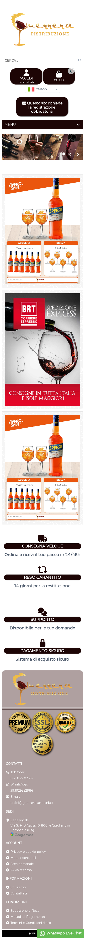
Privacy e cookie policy (28, 852)
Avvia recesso (21, 870)
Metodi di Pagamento (27, 917)
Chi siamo (18, 887)
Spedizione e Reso (24, 911)
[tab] (42, 124)
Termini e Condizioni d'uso (30, 923)
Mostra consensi (23, 858)
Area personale (22, 864)
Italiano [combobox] (40, 89)
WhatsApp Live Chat (64, 933)
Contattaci (18, 893)
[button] (70, 154)
